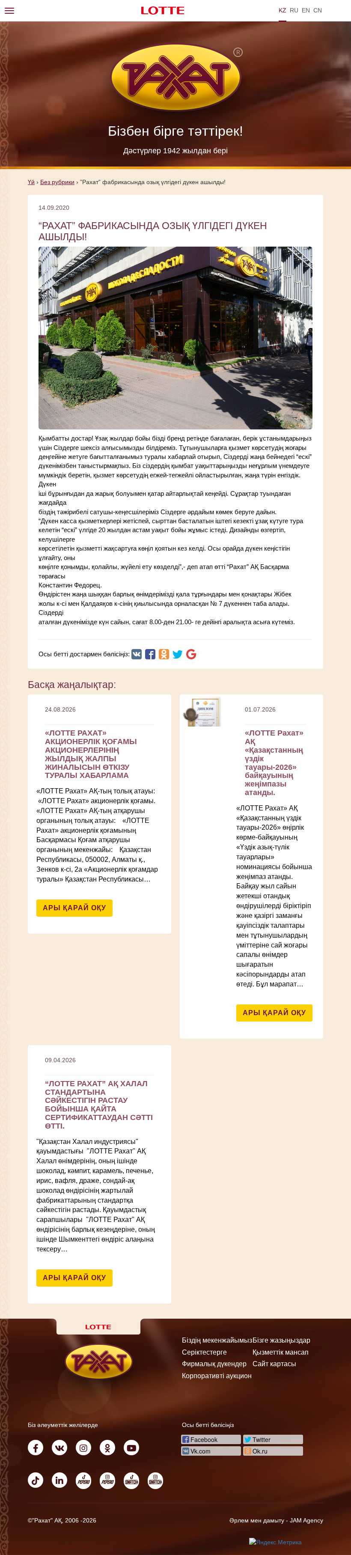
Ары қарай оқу (74, 908)
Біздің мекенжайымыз (217, 1340)
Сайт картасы (274, 1363)
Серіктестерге (204, 1352)
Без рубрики (57, 182)
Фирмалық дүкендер (214, 1363)
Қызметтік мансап (281, 1352)
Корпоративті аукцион (217, 1375)
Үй (31, 182)
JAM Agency (306, 1520)
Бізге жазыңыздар (281, 1340)
